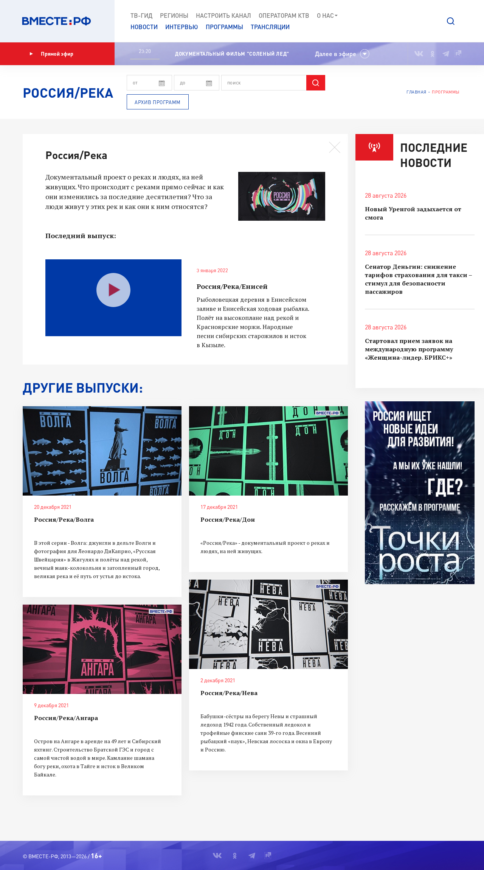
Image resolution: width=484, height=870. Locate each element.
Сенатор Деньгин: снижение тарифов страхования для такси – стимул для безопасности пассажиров (418, 279)
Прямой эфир (57, 53)
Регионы (174, 15)
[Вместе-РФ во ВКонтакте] (418, 54)
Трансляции (270, 26)
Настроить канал (223, 15)
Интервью (181, 26)
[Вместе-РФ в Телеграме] (445, 54)
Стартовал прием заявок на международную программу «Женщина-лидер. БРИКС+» (409, 349)
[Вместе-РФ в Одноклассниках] (432, 54)
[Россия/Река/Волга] (102, 451)
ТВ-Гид (141, 15)
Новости (144, 26)
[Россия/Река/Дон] (268, 451)
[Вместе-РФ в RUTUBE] (458, 54)
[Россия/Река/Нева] (268, 624)
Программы (224, 26)
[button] (450, 21)
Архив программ (158, 102)
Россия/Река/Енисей (232, 286)
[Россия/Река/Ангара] (102, 649)
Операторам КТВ (284, 15)
